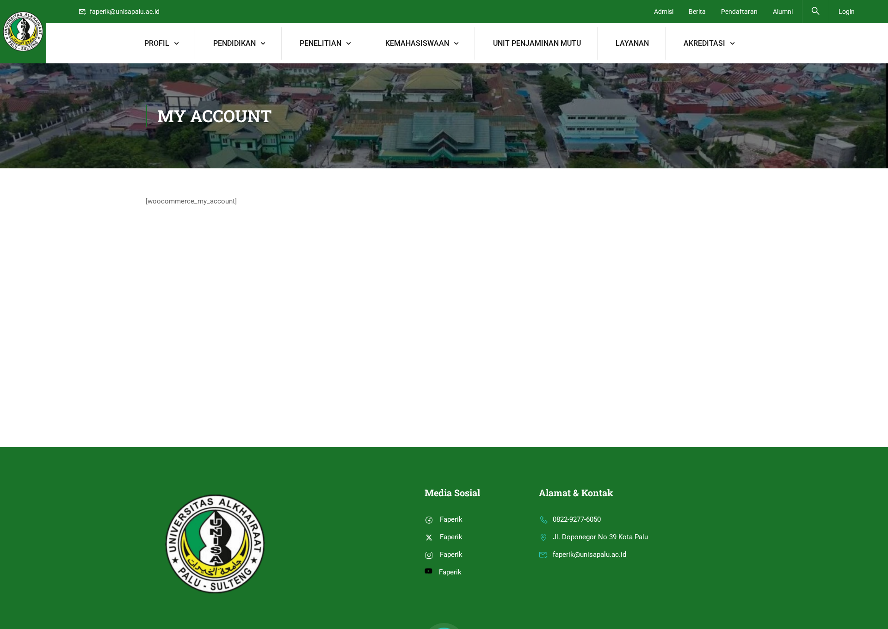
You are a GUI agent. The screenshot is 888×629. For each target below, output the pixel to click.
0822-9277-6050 (577, 519)
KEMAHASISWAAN (417, 43)
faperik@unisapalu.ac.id (125, 11)
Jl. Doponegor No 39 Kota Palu (600, 537)
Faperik (451, 519)
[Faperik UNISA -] (23, 31)
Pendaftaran (739, 11)
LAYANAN (632, 43)
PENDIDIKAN (234, 43)
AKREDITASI (704, 43)
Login (847, 11)
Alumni (783, 11)
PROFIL (156, 43)
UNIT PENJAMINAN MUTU (537, 43)
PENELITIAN (320, 43)
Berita (697, 11)
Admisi (663, 11)
